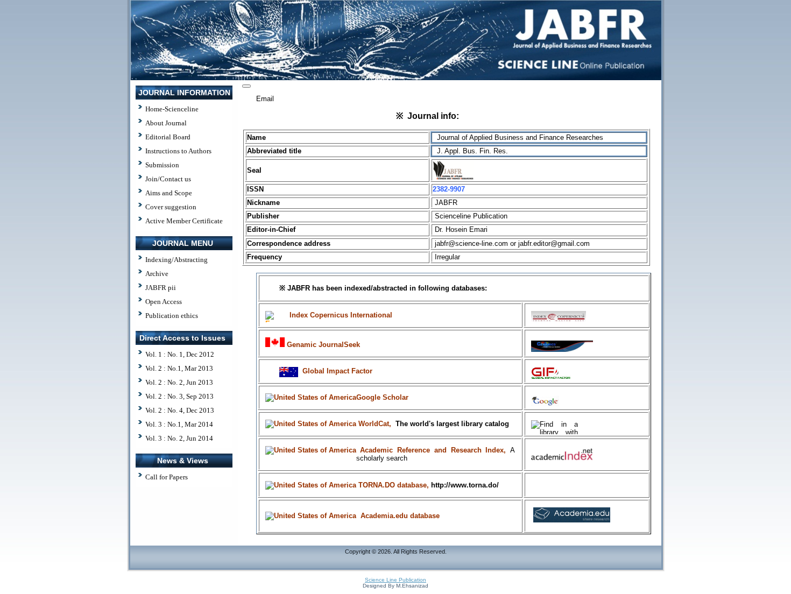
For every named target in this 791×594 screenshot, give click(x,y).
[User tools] (246, 86)
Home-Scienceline (172, 109)
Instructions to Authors (178, 151)
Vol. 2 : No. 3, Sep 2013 (179, 396)
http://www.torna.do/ (465, 485)
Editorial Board (167, 137)
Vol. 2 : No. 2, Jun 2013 (179, 382)
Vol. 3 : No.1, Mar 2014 (179, 424)
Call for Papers (166, 477)
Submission (162, 165)
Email (265, 99)
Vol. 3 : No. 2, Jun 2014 (179, 438)
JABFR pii (160, 288)
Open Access (163, 302)
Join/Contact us (168, 179)
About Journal (166, 123)
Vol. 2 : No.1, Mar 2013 (179, 368)
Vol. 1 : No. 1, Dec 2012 (179, 354)
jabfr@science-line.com (471, 243)
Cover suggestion (170, 207)
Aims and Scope (168, 193)
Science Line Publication (395, 580)
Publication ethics (171, 316)
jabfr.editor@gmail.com (554, 243)
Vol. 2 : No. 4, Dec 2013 (179, 410)
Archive (156, 274)
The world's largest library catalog (452, 424)
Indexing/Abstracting (176, 260)
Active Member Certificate (184, 221)
